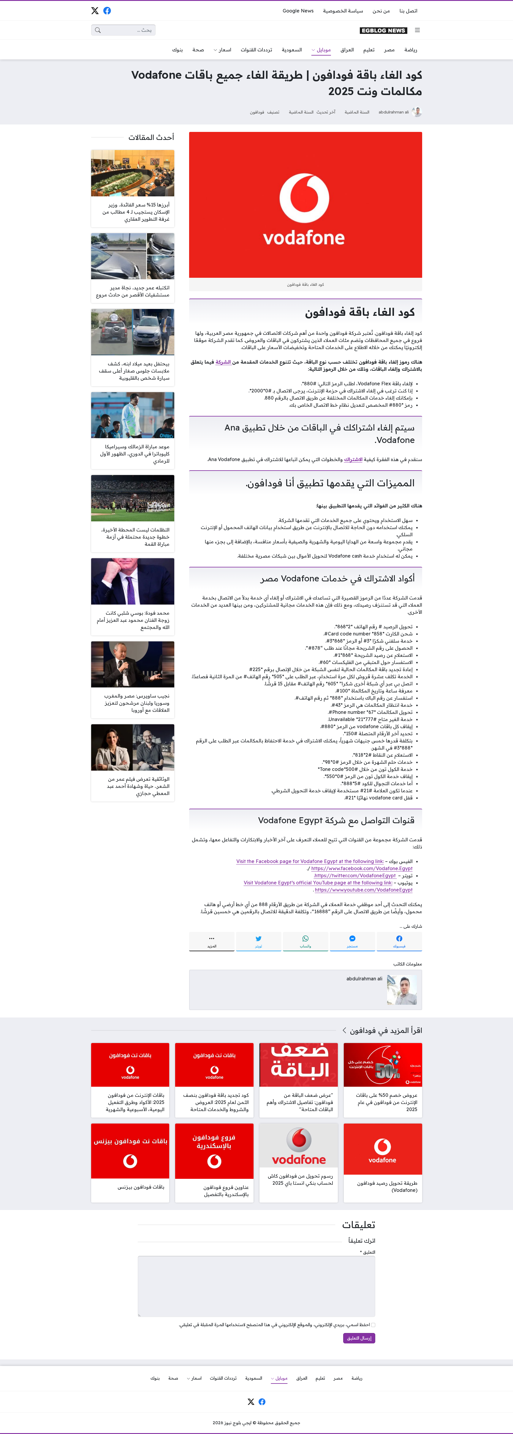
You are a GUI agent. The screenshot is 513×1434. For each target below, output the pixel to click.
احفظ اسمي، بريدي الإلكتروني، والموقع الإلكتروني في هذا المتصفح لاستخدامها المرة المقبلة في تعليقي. (274, 1324)
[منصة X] (95, 10)
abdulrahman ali (394, 111)
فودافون (257, 111)
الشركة (224, 362)
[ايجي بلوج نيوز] (383, 30)
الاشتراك (353, 459)
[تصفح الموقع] (417, 30)
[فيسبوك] (107, 10)
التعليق (367, 1252)
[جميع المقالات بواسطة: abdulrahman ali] (402, 989)
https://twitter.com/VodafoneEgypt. (355, 875)
